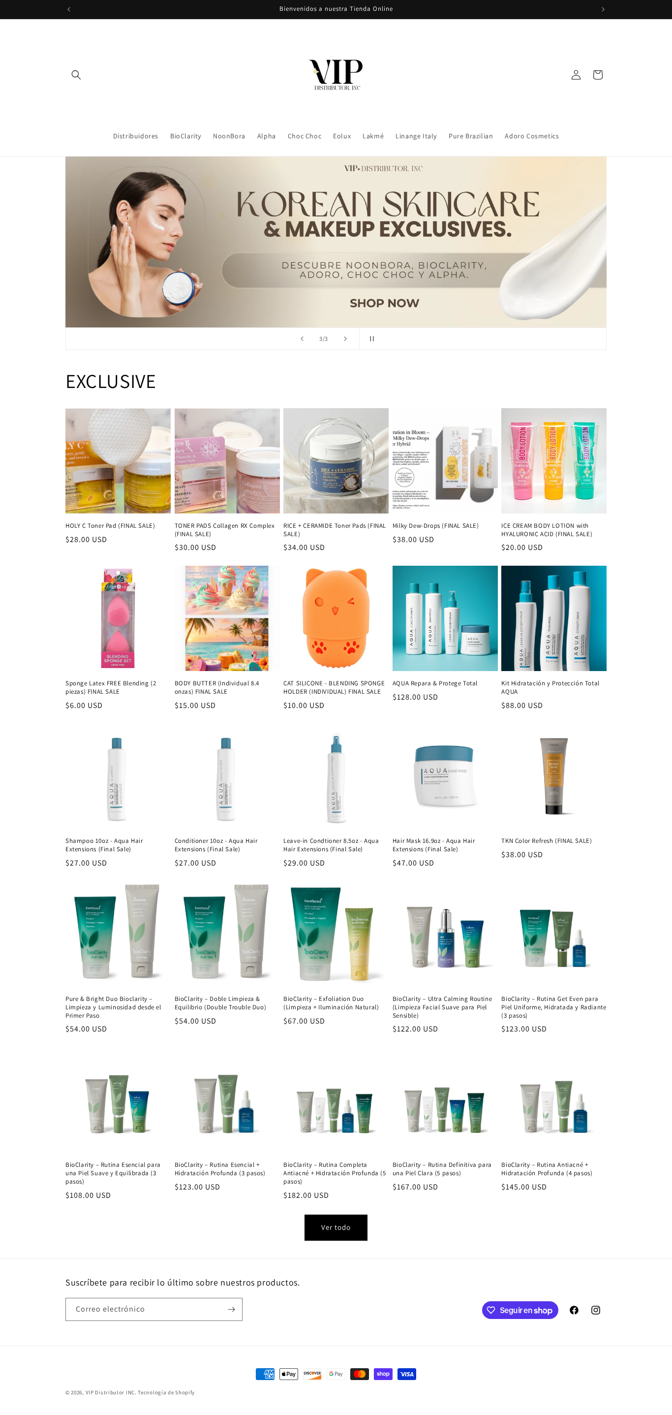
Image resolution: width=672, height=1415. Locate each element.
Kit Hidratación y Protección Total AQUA (550, 687)
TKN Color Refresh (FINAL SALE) (546, 841)
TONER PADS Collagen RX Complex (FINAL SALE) (225, 530)
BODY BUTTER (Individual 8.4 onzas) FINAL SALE (217, 687)
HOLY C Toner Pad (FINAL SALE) (110, 526)
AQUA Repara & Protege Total (435, 683)
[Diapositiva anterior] (302, 339)
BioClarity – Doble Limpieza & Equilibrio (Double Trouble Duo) (221, 1003)
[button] (76, 75)
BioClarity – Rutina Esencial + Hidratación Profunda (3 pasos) (220, 1169)
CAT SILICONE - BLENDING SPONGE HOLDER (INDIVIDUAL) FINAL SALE (334, 687)
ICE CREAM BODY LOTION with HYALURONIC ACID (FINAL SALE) (546, 530)
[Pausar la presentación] (370, 339)
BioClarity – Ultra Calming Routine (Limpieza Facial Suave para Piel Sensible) (442, 1007)
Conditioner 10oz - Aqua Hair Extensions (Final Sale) (216, 845)
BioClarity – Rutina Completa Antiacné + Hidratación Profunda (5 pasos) (334, 1173)
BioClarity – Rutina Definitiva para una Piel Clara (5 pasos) (442, 1169)
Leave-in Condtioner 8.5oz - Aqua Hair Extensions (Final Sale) (331, 845)
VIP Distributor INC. (111, 1392)
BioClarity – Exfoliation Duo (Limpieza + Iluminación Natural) (331, 1003)
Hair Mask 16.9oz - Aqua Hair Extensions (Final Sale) (434, 845)
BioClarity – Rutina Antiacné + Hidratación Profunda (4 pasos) (546, 1169)
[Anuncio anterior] (69, 9)
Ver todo (336, 1227)
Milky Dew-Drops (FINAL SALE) (436, 526)
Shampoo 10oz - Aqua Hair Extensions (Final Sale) (104, 845)
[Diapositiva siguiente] (345, 339)
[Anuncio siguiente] (603, 9)
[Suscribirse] (231, 1309)
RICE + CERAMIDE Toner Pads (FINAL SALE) (334, 530)
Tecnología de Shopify (166, 1392)
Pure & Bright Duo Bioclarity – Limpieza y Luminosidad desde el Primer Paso (113, 1007)
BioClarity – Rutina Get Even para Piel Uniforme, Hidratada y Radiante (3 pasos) (553, 1007)
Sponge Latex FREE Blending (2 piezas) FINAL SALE (110, 687)
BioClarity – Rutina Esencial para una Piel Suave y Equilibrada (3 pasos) (113, 1173)
